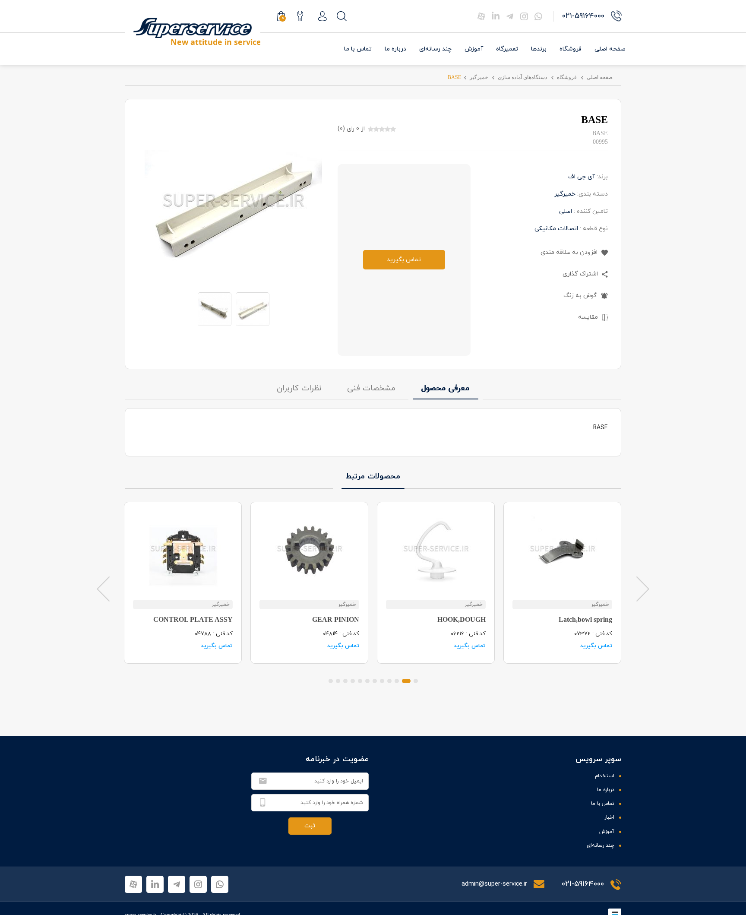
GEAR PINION (335, 619)
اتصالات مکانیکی (556, 229)
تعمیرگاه (507, 49)
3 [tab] (397, 681)
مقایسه (589, 317)
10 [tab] (345, 681)
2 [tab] (406, 681)
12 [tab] (331, 681)
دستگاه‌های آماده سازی (522, 77)
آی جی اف (581, 177)
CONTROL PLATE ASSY (193, 619)
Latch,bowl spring (585, 619)
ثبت (309, 826)
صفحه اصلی (610, 49)
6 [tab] (375, 681)
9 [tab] (353, 681)
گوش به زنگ (581, 295)
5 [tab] (382, 681)
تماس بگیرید (404, 260)
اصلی (565, 211)
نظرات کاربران (299, 388)
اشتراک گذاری (581, 274)
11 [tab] (338, 681)
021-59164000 (583, 884)
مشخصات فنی (371, 388)
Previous (103, 589)
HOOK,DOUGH (461, 619)
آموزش (474, 49)
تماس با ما (358, 49)
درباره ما (395, 49)
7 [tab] (367, 681)
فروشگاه (571, 49)
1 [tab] (416, 681)
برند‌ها (539, 49)
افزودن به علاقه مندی (570, 252)
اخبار (609, 817)
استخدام (604, 776)
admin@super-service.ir (495, 884)
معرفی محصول (445, 388)
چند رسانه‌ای (435, 49)
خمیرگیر (479, 77)
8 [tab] (360, 681)
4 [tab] (389, 681)
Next (642, 589)
